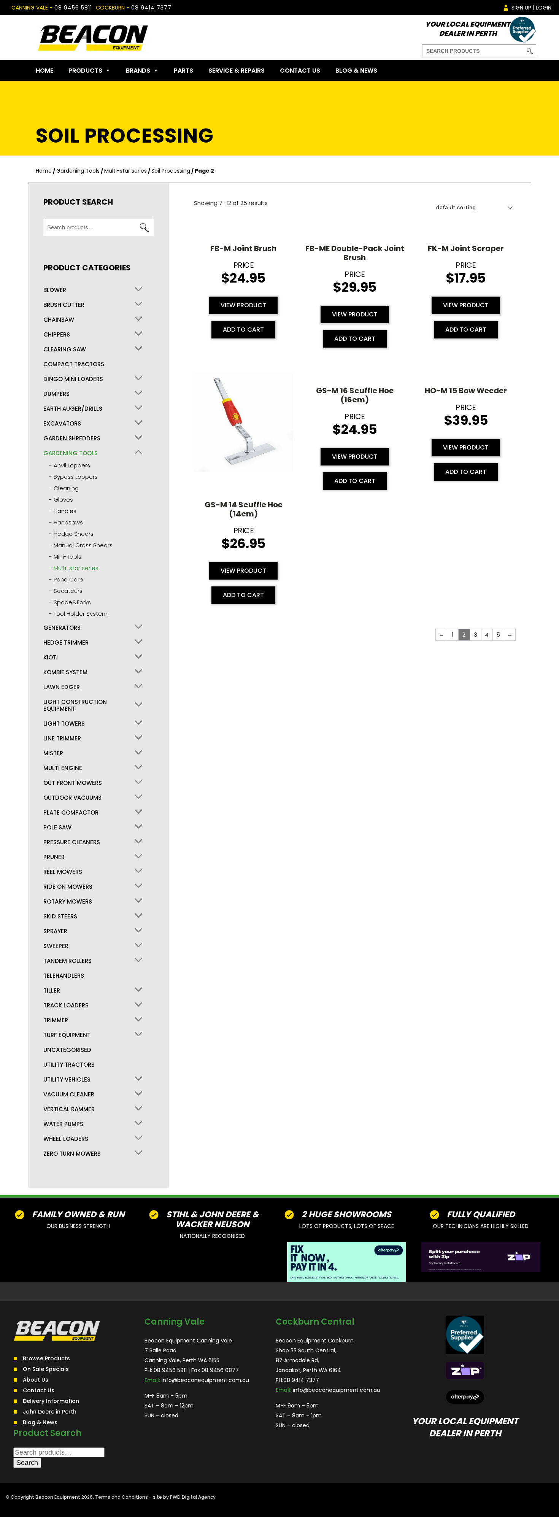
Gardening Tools (78, 171)
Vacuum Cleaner (68, 1094)
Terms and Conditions (121, 1497)
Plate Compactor (70, 812)
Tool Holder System (81, 613)
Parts (183, 70)
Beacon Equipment (57, 1497)
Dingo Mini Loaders (73, 379)
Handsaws (68, 522)
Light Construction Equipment (75, 705)
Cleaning (66, 488)
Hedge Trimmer (66, 642)
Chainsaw (58, 319)
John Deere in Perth (49, 1411)
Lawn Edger (61, 687)
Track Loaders (66, 1005)
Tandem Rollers (67, 961)
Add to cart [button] (243, 329)
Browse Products (46, 1358)
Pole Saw (57, 827)
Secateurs (68, 591)
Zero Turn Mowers (72, 1153)
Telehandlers (63, 975)
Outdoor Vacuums (72, 797)
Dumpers (56, 394)
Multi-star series (125, 171)
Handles (65, 511)
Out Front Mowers (72, 783)
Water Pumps (63, 1124)
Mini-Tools (67, 556)
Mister (53, 753)
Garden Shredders (71, 438)
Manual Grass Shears (83, 545)
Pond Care (68, 579)
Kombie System (65, 672)
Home (44, 70)
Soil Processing (170, 171)
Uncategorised (67, 1050)
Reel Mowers (62, 872)
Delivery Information (51, 1401)
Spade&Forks (72, 602)
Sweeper (55, 946)
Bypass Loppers (76, 477)
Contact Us (300, 70)
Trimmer (55, 1020)
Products (85, 70)
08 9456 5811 (73, 7)
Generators (62, 627)
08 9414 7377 (151, 7)
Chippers (56, 334)
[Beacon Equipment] (93, 37)
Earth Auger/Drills (72, 408)
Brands (138, 70)
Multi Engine (62, 768)
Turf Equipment (67, 1035)
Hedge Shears (74, 534)
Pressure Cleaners (71, 842)
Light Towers (64, 723)
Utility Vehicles (67, 1079)
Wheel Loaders (65, 1139)
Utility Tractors (69, 1064)
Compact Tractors (73, 364)
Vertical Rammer (69, 1109)
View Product (243, 305)
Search (144, 227)
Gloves (63, 499)
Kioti (50, 657)
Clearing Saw (64, 349)
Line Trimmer (62, 738)
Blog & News (356, 70)
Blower (54, 290)
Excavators (62, 423)
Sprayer (55, 931)
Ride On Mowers (67, 886)
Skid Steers (60, 916)
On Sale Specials (46, 1369)
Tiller (51, 990)
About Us (35, 1380)
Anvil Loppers (72, 465)
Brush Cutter (63, 305)
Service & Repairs (236, 70)
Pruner (54, 857)
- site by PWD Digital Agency (182, 1497)
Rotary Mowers (67, 901)
